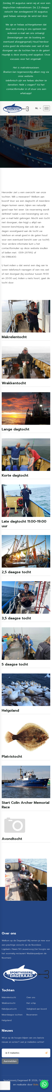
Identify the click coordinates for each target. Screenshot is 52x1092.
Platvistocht (12, 756)
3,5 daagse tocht (16, 618)
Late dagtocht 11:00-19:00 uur (24, 523)
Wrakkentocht (14, 383)
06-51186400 (9, 257)
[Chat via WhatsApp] (44, 1084)
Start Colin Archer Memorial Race (25, 804)
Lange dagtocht (15, 429)
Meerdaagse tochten (12, 1014)
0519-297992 (25, 252)
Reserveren (31, 1014)
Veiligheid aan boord (36, 1008)
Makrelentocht (14, 337)
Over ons (30, 997)
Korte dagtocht (15, 475)
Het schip (31, 1003)
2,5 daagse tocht (16, 572)
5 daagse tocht (15, 664)
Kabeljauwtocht (9, 1008)
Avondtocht (12, 839)
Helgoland (10, 710)
